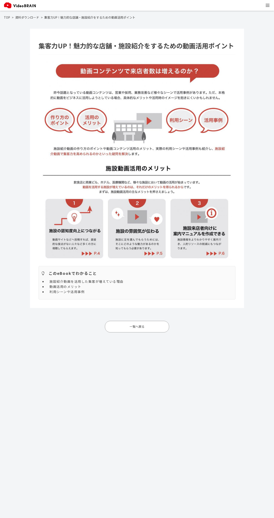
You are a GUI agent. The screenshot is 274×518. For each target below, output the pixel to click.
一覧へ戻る (137, 326)
